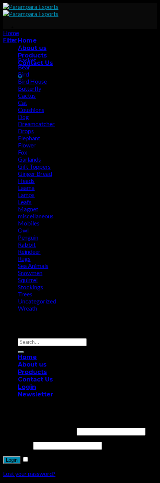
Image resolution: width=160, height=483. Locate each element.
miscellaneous (36, 215)
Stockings (30, 286)
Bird (23, 74)
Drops (26, 130)
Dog (23, 116)
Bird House (32, 81)
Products (32, 55)
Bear (24, 67)
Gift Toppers (34, 166)
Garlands (29, 159)
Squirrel (28, 279)
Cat (22, 102)
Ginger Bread (35, 173)
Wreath (27, 308)
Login (11, 460)
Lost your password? (29, 473)
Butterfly (29, 88)
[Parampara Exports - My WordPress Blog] (30, 10)
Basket (27, 59)
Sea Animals (33, 265)
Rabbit (27, 244)
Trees (25, 293)
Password (17, 445)
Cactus (27, 95)
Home (27, 40)
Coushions (31, 109)
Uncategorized (37, 301)
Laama (26, 187)
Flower (27, 145)
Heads (26, 180)
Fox (22, 152)
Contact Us (35, 379)
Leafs (25, 201)
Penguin (28, 237)
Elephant (29, 137)
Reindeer (29, 251)
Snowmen (30, 272)
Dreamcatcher (36, 123)
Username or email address (39, 430)
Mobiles (28, 223)
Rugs (24, 258)
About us (32, 48)
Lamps (26, 194)
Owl (23, 230)
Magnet (28, 208)
